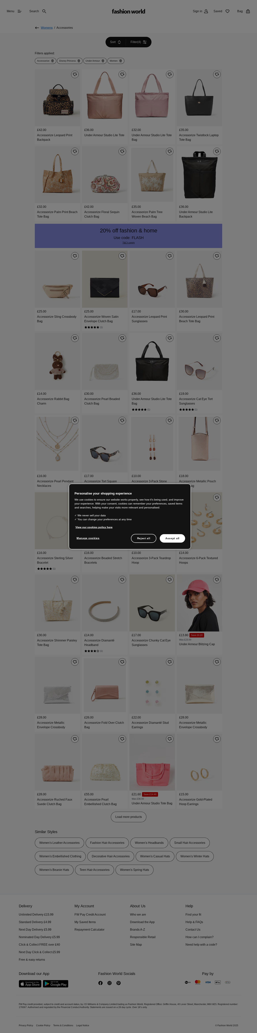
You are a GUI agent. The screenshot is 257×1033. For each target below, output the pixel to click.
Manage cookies (87, 537)
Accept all (172, 538)
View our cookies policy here (92, 527)
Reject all (144, 538)
